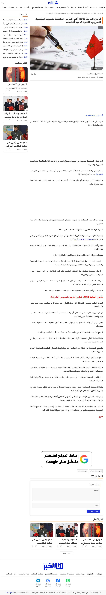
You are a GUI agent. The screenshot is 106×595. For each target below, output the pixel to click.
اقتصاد (26, 7)
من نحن (99, 574)
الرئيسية (102, 7)
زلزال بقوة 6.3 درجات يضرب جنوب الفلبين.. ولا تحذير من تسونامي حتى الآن (13, 46)
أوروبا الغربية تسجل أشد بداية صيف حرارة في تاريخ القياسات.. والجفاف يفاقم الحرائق (13, 35)
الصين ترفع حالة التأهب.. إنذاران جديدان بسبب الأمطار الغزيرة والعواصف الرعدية (13, 53)
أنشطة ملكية (83, 7)
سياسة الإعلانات (37, 574)
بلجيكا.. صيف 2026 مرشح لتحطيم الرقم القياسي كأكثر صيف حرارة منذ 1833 (13, 20)
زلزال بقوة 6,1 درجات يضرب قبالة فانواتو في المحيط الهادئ (13, 27)
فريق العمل (80, 574)
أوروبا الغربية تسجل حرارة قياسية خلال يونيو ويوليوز (13, 38)
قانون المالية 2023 (82, 471)
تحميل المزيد (66, 553)
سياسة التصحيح (51, 574)
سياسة (19, 7)
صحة (5, 7)
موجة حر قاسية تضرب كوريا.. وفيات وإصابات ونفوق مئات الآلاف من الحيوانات (13, 57)
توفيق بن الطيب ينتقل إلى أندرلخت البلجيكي (13, 23)
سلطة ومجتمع (37, 7)
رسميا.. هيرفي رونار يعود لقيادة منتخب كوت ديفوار (13, 49)
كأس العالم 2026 (62, 7)
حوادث (11, 7)
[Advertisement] (66, 98)
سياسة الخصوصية (67, 574)
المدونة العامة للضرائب (84, 239)
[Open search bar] (2, 2)
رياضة (73, 7)
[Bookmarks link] (103, 2)
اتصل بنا (90, 574)
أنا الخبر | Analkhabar (94, 74)
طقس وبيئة (49, 7)
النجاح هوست (9, 592)
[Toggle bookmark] (35, 74)
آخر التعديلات (11, 574)
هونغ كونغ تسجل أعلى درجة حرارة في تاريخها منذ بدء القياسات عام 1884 (13, 42)
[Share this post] (32, 74)
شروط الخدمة (23, 574)
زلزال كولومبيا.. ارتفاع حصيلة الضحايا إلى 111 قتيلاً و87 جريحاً (13, 31)
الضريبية (99, 174)
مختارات (93, 7)
